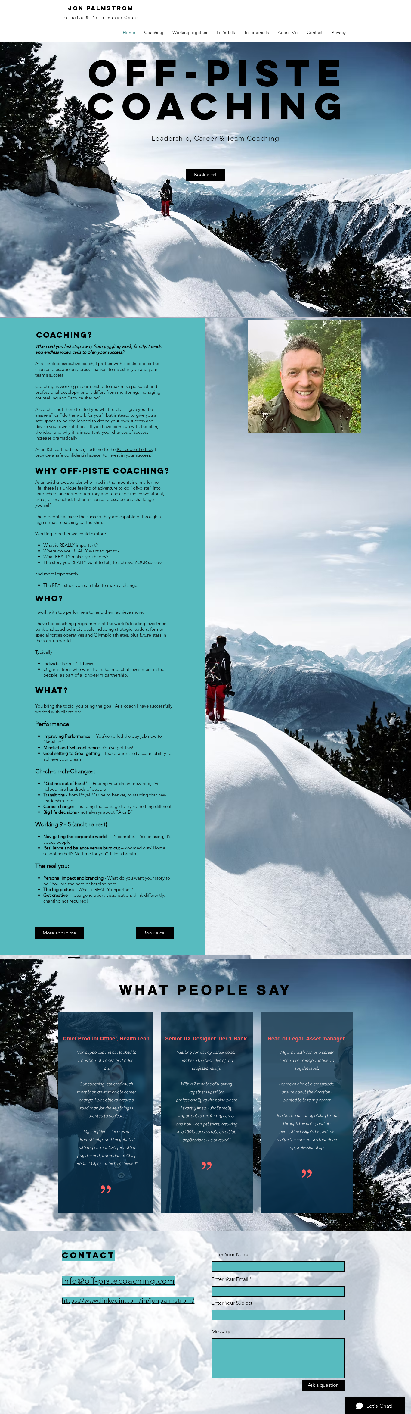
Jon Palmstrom (101, 8)
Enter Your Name (230, 1254)
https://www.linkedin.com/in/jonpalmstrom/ (128, 1300)
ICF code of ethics (135, 449)
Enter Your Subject (232, 1303)
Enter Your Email (230, 1279)
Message (221, 1331)
